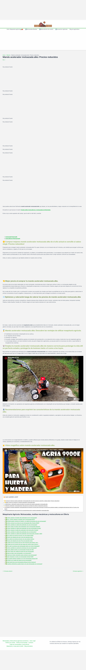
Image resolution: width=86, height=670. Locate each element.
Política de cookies (10, 642)
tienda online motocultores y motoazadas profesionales (35, 210)
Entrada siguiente (78, 571)
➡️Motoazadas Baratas (31, 29)
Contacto (30, 642)
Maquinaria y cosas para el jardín (15, 646)
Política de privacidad (21, 642)
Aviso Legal (32, 640)
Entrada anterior (7, 571)
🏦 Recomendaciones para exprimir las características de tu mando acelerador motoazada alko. (27, 510)
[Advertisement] (43, 10)
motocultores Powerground (12, 238)
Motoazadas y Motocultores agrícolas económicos (16, 640)
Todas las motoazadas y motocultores (19, 644)
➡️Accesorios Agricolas (61, 29)
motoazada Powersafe (11, 236)
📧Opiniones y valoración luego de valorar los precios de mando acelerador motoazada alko (26, 504)
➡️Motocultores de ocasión (46, 29)
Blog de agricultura (74, 29)
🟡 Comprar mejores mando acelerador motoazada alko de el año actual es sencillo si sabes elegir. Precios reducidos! (31, 500)
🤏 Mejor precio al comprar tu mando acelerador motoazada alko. (20, 502)
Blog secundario (28, 646)
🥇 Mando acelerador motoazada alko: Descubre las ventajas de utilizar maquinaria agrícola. (26, 505)
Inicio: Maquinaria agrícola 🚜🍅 (15, 29)
